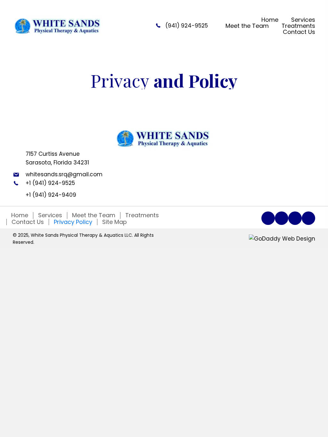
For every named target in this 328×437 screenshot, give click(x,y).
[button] (268, 218)
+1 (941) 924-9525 (50, 183)
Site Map (114, 222)
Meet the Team (93, 215)
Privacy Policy (73, 222)
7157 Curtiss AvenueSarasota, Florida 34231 (57, 158)
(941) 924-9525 (186, 25)
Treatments (142, 215)
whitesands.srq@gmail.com (64, 174)
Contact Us (28, 222)
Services (50, 215)
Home (19, 215)
